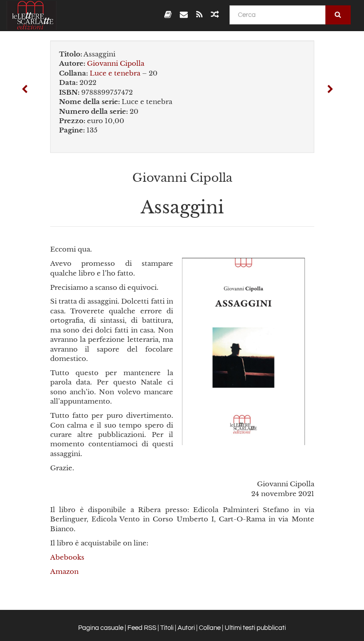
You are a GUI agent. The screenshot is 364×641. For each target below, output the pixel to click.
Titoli (167, 628)
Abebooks (67, 557)
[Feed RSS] (199, 15)
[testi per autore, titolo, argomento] (168, 15)
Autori (186, 628)
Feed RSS (141, 628)
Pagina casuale (100, 628)
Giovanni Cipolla (115, 63)
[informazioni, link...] (183, 15)
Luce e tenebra (115, 73)
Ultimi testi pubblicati (255, 628)
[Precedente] (25, 90)
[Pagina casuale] (215, 15)
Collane (210, 628)
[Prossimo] (330, 90)
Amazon (64, 571)
